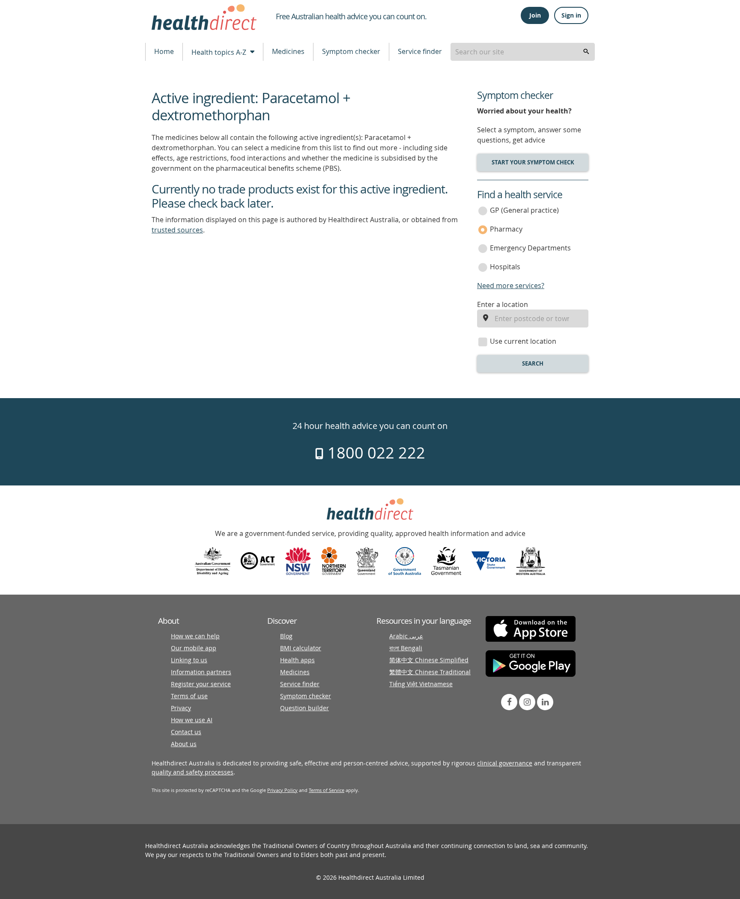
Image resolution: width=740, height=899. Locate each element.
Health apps (297, 660)
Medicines (288, 51)
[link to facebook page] (509, 702)
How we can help (195, 636)
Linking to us (189, 660)
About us (184, 744)
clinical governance (504, 763)
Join (535, 15)
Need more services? (510, 285)
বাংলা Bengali (405, 648)
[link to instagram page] (527, 702)
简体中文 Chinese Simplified (428, 660)
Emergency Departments (530, 248)
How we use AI (191, 720)
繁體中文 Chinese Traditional (430, 672)
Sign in (571, 15)
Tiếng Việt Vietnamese (421, 684)
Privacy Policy (282, 790)
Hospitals (505, 266)
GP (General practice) (524, 210)
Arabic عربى (406, 636)
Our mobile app (193, 648)
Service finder (420, 51)
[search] (586, 52)
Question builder (304, 708)
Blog (286, 636)
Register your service (201, 684)
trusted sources (177, 230)
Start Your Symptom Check (533, 162)
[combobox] (523, 52)
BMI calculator (300, 648)
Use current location (523, 341)
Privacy (181, 708)
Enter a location (502, 304)
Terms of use (189, 696)
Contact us (186, 732)
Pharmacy (506, 229)
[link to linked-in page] (545, 702)
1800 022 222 (374, 452)
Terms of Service (326, 790)
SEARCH (532, 363)
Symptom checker (351, 51)
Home (164, 51)
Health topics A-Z (219, 52)
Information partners (201, 672)
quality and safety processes (192, 772)
